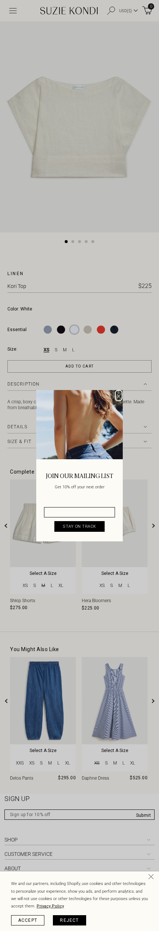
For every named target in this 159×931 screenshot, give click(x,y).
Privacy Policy (50, 906)
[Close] (152, 878)
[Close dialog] (118, 395)
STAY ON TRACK (79, 526)
